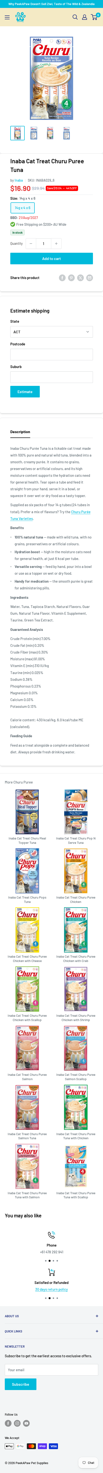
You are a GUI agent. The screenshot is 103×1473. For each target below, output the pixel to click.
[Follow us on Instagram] (17, 1423)
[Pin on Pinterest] (71, 277)
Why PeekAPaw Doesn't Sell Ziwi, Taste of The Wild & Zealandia (51, 4)
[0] (94, 17)
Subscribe (20, 1384)
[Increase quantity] (56, 244)
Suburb (16, 366)
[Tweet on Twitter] (80, 277)
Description (20, 431)
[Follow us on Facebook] (8, 1423)
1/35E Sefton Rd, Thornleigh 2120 (51, 1252)
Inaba (19, 180)
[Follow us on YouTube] (26, 1423)
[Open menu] (7, 17)
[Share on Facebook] (62, 277)
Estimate (25, 391)
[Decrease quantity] (31, 244)
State (14, 321)
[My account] (84, 17)
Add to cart (51, 258)
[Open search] (75, 17)
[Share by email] (89, 277)
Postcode (17, 344)
